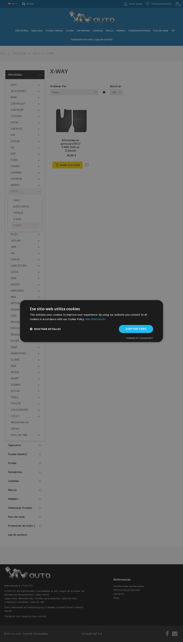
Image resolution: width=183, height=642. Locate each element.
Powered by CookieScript (139, 338)
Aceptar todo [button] (136, 328)
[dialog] (91, 321)
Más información (95, 319)
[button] (45, 328)
